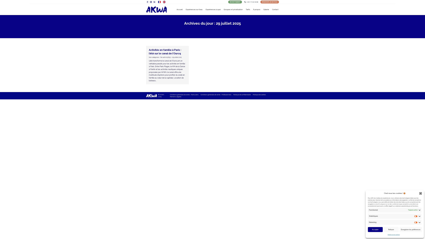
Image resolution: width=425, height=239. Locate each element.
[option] (165, 2)
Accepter (375, 229)
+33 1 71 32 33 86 (252, 2)
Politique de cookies (394, 234)
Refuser (391, 229)
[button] (420, 193)
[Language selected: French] (163, 2)
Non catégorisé (154, 57)
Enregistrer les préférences (410, 229)
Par (165, 57)
